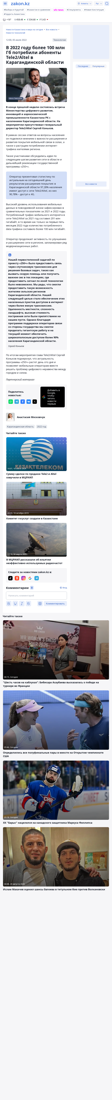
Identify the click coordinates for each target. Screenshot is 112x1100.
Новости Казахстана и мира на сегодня (24, 29)
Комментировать (55, 603)
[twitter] (34, 401)
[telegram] (16, 401)
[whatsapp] (10, 401)
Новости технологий (15, 33)
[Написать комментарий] (36, 596)
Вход (65, 587)
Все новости (51, 29)
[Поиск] (106, 3)
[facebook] (22, 401)
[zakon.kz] (20, 3)
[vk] (28, 401)
